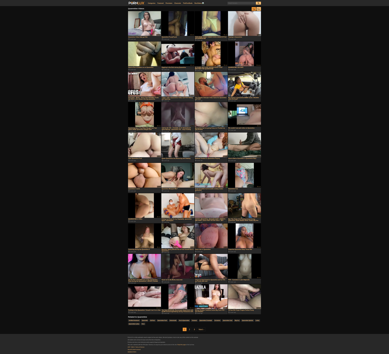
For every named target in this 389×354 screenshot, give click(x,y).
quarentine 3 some (134, 189)
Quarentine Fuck (162, 320)
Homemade (173, 320)
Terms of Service (139, 347)
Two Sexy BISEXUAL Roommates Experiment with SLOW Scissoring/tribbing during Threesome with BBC (177, 310)
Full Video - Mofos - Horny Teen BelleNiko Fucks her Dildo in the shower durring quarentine (143, 98)
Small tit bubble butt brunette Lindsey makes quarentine (209, 189)
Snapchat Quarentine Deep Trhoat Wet (240, 249)
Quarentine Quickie (247, 320)
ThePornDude (187, 3)
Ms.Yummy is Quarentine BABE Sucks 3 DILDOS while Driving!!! (243, 98)
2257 (129, 347)
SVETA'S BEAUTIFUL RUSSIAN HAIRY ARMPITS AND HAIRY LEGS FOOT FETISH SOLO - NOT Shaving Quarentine (210, 219)
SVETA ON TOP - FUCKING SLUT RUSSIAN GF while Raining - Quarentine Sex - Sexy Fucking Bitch (176, 128)
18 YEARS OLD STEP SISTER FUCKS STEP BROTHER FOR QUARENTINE (208, 68)
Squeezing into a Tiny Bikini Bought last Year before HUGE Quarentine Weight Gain (142, 128)
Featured (160, 3)
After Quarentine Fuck (135, 158)
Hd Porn (152, 320)
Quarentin (145, 320)
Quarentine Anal (227, 320)
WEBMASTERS (132, 352)
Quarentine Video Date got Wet (137, 37)
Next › (201, 329)
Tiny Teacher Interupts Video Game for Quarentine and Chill (210, 98)
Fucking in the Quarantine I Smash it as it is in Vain (144, 310)
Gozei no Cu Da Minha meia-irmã (172, 280)
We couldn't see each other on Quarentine (241, 128)
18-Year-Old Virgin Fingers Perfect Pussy (241, 310)
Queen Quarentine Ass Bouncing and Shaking (176, 158)
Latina (257, 320)
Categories (151, 3)
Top (254, 9)
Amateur (194, 320)
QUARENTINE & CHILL (135, 219)
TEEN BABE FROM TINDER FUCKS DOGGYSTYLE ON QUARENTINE (211, 37)
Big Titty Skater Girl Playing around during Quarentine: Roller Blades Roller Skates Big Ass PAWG (243, 219)
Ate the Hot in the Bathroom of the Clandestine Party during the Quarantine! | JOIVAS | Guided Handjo (143, 280)
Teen (143, 324)
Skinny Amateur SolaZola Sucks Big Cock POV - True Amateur (210, 310)
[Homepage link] (136, 3)
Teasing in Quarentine (235, 37)
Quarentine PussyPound (169, 37)
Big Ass (237, 320)
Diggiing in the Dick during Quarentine (174, 67)
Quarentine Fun (233, 189)
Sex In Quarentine (184, 320)
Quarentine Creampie (206, 320)
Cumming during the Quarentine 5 (139, 249)
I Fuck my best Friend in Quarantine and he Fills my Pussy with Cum (210, 280)
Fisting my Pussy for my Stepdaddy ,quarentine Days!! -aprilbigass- (177, 219)
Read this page (181, 344)
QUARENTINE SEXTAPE (235, 67)
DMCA (133, 347)
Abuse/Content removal (134, 349)
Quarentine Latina (134, 324)
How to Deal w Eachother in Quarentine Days (242, 158)
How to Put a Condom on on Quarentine (140, 67)
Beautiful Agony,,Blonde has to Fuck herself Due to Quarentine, (178, 250)
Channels (177, 3)
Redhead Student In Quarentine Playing (207, 158)
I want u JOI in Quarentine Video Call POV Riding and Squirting (177, 98)
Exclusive (217, 320)
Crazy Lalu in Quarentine (203, 249)
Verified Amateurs (134, 320)
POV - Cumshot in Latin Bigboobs (239, 280)
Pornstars (169, 3)
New (258, 9)
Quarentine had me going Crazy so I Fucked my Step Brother (210, 128)
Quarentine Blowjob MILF (170, 189)
